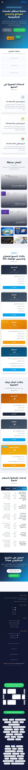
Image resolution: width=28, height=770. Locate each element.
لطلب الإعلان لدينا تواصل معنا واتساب (14, 712)
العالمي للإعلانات (20, 751)
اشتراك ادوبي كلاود (10, 734)
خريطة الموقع (8, 665)
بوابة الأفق (22, 753)
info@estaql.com (13, 635)
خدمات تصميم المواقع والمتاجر (8, 761)
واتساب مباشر (18, 30)
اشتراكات (21, 722)
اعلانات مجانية (20, 748)
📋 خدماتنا (14, 609)
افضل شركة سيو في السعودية (10, 751)
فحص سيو (6, 758)
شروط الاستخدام (13, 665)
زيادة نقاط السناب (8, 722)
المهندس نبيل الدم (16, 753)
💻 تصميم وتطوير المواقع (14, 622)
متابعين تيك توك (15, 722)
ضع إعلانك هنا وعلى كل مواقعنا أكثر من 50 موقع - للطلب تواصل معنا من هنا (14, 685)
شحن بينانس (13, 736)
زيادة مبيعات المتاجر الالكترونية (14, 724)
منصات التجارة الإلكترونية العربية (10, 756)
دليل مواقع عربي (8, 748)
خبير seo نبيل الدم (20, 756)
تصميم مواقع (21, 758)
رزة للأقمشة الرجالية (18, 734)
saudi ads (14, 748)
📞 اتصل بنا (14, 611)
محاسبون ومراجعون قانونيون (20, 719)
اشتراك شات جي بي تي (8, 729)
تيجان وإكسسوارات (15, 731)
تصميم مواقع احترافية (14, 654)
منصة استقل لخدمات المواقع (14, 643)
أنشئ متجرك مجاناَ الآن (14, 570)
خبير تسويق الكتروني (7, 753)
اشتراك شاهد (5, 719)
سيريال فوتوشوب (19, 746)
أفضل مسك (16, 729)
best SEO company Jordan (20, 761)
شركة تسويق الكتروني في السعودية (19, 727)
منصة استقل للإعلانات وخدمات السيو (18, 763)
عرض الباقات (7, 30)
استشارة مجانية (14, 575)
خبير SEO (13, 746)
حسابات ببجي (18, 739)
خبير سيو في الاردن (14, 758)
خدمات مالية (11, 719)
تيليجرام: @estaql (13, 637)
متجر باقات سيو (7, 763)
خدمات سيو (7, 746)
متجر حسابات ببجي (11, 739)
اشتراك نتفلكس (20, 736)
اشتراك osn (7, 736)
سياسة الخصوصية (19, 665)
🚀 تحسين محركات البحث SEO (14, 620)
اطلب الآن (14, 287)
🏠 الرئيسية (14, 607)
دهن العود (21, 729)
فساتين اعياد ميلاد (7, 731)
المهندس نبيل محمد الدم (7, 727)
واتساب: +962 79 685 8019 (13, 633)
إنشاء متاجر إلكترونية (14, 659)
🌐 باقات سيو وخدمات (14, 627)
